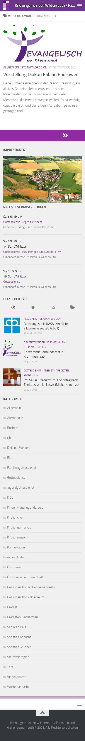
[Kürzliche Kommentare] (52, 307)
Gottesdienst (11, 282)
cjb (9, 438)
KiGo (10, 497)
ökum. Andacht (17, 557)
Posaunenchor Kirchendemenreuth (31, 587)
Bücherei (13, 428)
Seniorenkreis (16, 627)
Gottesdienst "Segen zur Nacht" (23, 222)
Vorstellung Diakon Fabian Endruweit (41, 74)
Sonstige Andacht (19, 637)
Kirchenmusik (56, 342)
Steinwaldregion (34, 67)
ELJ (9, 458)
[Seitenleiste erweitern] (42, 135)
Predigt (48, 370)
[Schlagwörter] (72, 307)
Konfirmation (16, 547)
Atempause (15, 418)
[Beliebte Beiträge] (32, 307)
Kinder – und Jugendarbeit (25, 507)
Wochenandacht (18, 687)
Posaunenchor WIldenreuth (25, 597)
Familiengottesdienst (21, 468)
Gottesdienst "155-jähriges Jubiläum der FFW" (32, 252)
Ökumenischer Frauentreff (25, 577)
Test (10, 667)
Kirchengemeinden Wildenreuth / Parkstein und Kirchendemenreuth (45, 5)
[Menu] (79, 5)
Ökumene (14, 567)
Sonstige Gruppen (19, 647)
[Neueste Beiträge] (13, 307)
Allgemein (11, 67)
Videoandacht (16, 677)
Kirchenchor (15, 517)
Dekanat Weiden (50, 318)
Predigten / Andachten (22, 617)
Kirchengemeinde (19, 527)
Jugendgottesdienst (20, 488)
